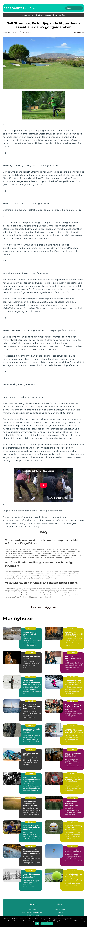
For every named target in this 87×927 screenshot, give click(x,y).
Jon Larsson (26, 32)
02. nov (72, 774)
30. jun (30, 628)
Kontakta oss (59, 15)
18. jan (30, 822)
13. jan (30, 653)
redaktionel (79, 32)
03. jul (72, 701)
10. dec (30, 774)
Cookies (47, 15)
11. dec (72, 749)
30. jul (30, 701)
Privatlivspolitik (47, 924)
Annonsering (27, 15)
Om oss (39, 15)
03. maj (72, 725)
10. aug (72, 798)
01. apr (72, 628)
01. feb (30, 749)
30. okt (30, 677)
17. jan (72, 846)
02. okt (72, 677)
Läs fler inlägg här (43, 607)
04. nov (72, 653)
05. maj (30, 725)
